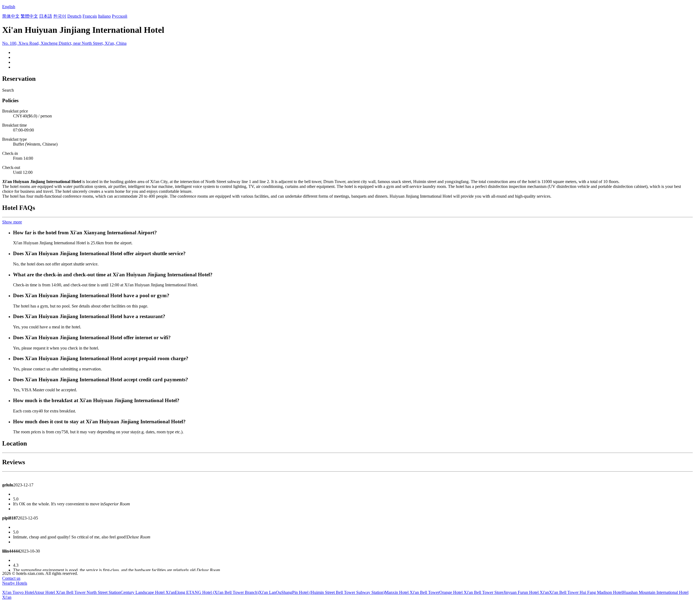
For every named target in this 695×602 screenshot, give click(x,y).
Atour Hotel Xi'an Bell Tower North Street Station (77, 592)
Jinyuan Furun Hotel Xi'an (526, 592)
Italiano (104, 16)
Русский (119, 16)
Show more (12, 222)
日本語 (45, 16)
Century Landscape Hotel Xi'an (148, 592)
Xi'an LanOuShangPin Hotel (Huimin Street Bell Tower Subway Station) (322, 592)
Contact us (11, 578)
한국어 (59, 16)
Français (90, 16)
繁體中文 (29, 16)
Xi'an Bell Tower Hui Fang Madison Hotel (586, 592)
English (8, 6)
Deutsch (74, 16)
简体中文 (11, 16)
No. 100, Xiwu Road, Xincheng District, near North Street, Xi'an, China (64, 43)
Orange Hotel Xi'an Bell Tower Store (471, 592)
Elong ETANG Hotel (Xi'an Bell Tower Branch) (217, 592)
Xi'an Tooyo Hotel (18, 592)
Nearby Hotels (14, 583)
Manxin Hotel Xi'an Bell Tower (412, 592)
